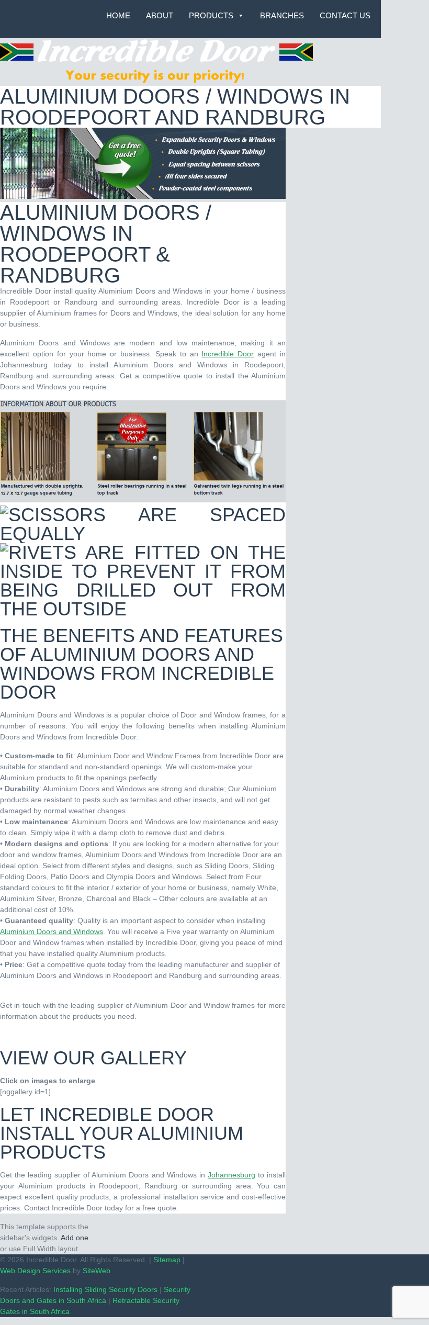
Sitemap (166, 1259)
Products (211, 15)
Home (118, 15)
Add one (74, 1237)
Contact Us (345, 15)
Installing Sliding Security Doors (105, 1289)
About (159, 15)
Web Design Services (35, 1270)
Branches (282, 15)
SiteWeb (96, 1270)
